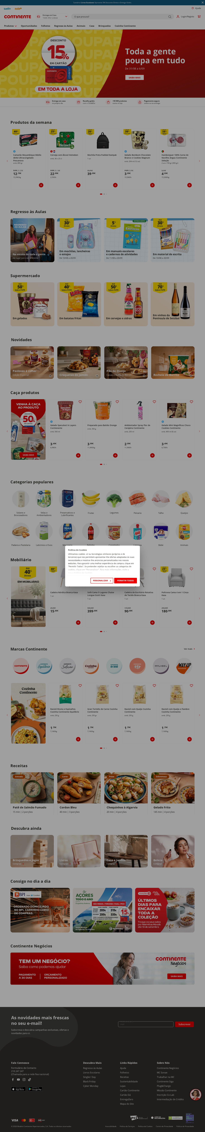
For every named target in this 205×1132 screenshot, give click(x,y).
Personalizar (100, 580)
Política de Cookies (83, 573)
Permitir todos (125, 580)
